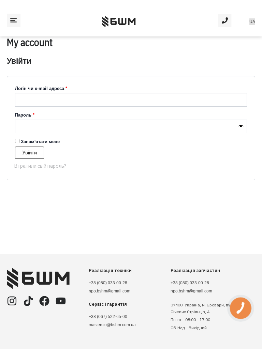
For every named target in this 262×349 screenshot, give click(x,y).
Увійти (29, 152)
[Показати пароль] (241, 126)
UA (252, 21)
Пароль (38, 114)
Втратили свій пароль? (40, 166)
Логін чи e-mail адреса (55, 87)
